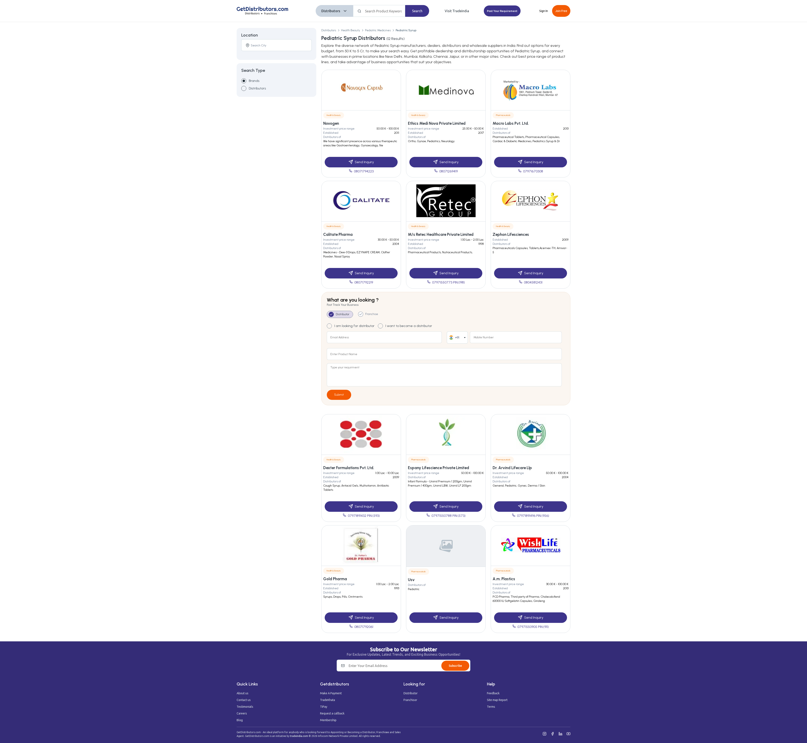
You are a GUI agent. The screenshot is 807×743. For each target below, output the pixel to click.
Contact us (244, 700)
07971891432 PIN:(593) (364, 516)
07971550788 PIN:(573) (448, 516)
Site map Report (497, 700)
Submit (339, 394)
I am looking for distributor (354, 326)
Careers (242, 713)
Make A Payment (331, 693)
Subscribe (455, 665)
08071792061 (363, 627)
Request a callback (332, 713)
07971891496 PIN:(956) (533, 516)
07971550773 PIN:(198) (448, 282)
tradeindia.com (299, 736)
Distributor (411, 693)
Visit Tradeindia (457, 11)
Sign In (543, 11)
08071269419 (448, 171)
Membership (328, 720)
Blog (240, 720)
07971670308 (533, 171)
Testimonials (245, 706)
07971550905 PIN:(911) (533, 627)
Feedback (493, 693)
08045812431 (533, 282)
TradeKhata (327, 700)
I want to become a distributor (408, 326)
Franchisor (410, 700)
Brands (254, 81)
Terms (491, 706)
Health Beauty (350, 30)
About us (242, 693)
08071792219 (363, 282)
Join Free (561, 11)
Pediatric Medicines (378, 30)
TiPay (323, 706)
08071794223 (364, 171)
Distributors (330, 11)
